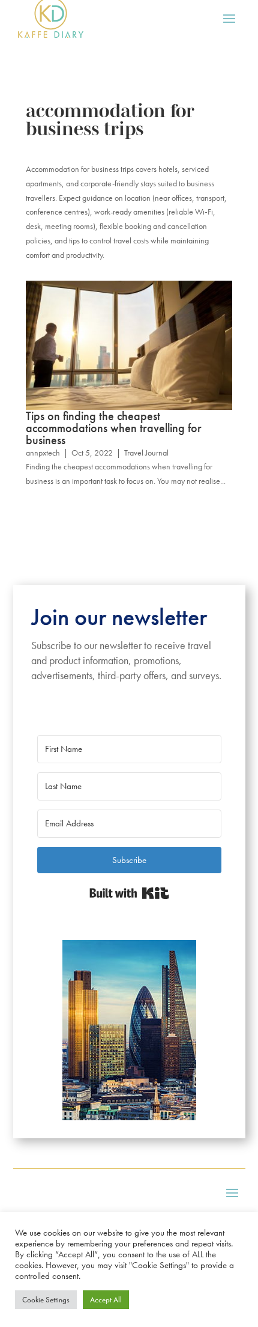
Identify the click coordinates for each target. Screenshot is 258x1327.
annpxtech (43, 452)
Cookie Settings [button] (46, 1300)
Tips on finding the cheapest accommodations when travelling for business (114, 428)
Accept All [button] (106, 1300)
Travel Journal (146, 452)
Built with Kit (129, 893)
